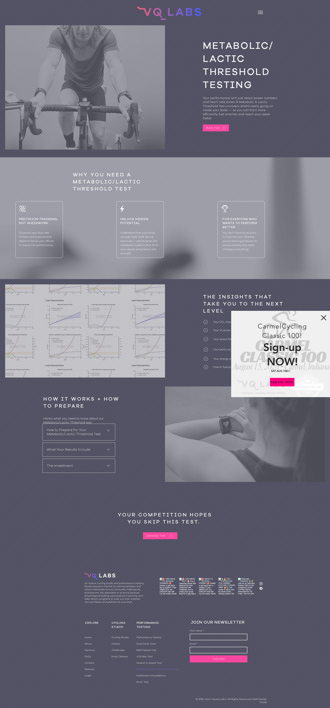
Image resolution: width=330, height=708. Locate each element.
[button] (323, 317)
